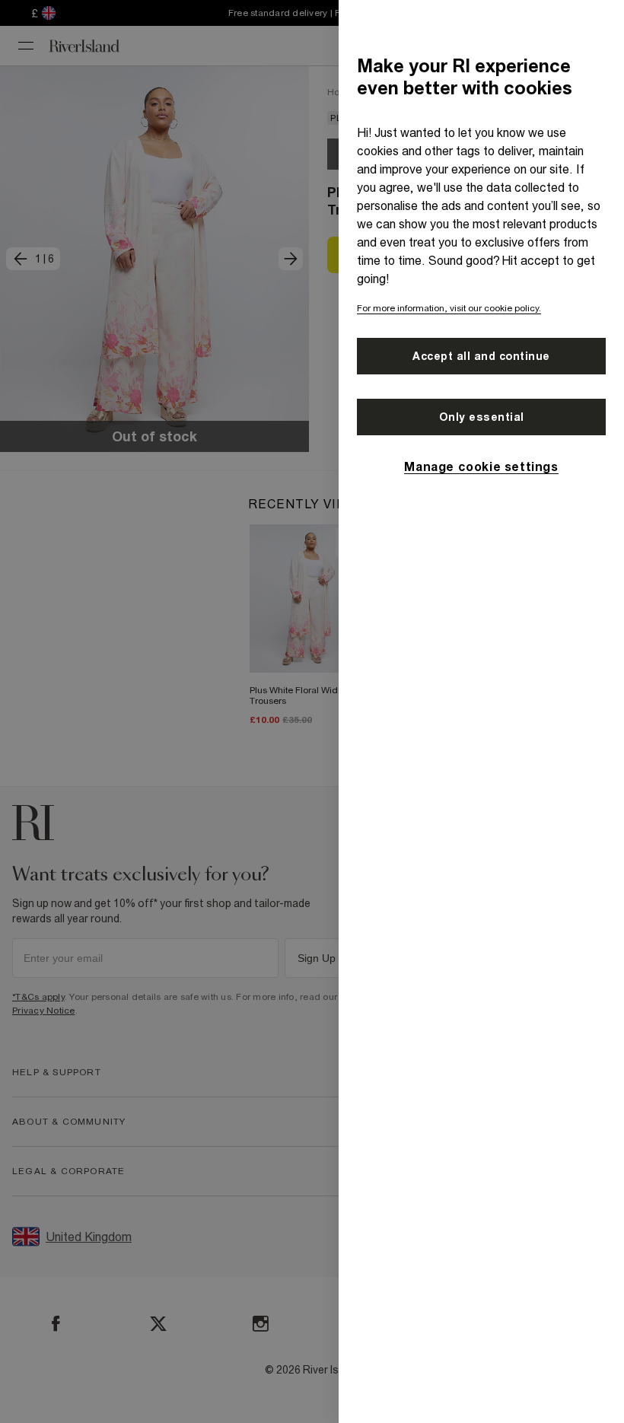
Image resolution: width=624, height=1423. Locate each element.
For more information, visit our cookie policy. (449, 308)
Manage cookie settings (481, 466)
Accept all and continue (481, 356)
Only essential (481, 417)
